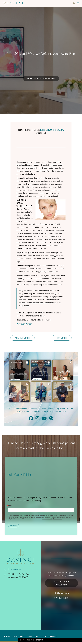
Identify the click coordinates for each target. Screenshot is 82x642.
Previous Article (22, 338)
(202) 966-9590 (14, 569)
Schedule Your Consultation (41, 78)
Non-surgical (58, 130)
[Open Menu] (78, 3)
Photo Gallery (61, 593)
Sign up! (13, 525)
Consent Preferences (48, 636)
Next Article (61, 338)
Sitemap (7, 636)
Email (10, 505)
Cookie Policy (32, 636)
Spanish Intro (61, 598)
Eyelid (42, 130)
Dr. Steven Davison (24, 323)
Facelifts (49, 130)
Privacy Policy (18, 636)
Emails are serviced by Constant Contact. (52, 519)
